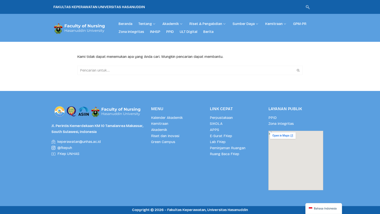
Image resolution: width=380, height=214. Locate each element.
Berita (208, 32)
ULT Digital (188, 32)
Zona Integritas (131, 32)
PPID (170, 32)
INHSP (155, 32)
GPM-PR (299, 24)
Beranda (125, 24)
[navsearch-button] (308, 7)
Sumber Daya (244, 24)
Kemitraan (274, 24)
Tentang (145, 24)
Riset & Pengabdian (205, 24)
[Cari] (298, 70)
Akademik (170, 24)
